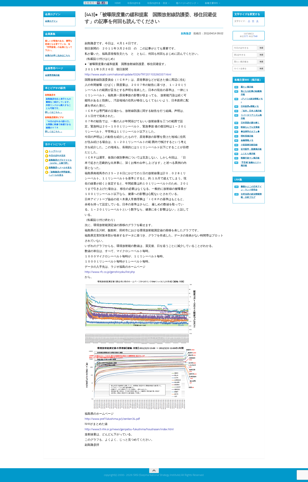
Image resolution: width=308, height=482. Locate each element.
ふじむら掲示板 (248, 153)
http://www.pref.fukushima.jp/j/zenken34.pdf (112, 419)
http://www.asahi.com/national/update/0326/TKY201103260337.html (128, 74)
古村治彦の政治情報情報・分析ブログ (251, 195)
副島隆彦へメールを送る (60, 167)
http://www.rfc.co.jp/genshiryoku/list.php (110, 272)
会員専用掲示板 (52, 75)
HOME (118, 3)
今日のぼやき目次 (57, 155)
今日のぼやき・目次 (157, 3)
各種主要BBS (211, 3)
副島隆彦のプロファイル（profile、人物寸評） (60, 161)
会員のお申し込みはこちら (57, 55)
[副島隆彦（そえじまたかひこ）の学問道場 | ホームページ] (95, 2)
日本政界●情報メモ (250, 106)
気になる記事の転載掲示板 (251, 93)
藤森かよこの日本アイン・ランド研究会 (251, 188)
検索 (261, 48)
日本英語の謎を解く (250, 122)
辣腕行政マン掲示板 (250, 158)
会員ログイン (51, 21)
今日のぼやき (134, 3)
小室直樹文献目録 (249, 145)
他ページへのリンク (186, 3)
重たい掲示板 (247, 87)
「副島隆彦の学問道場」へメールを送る (60, 173)
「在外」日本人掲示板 (251, 111)
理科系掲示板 (247, 136)
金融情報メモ (247, 140)
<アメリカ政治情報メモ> (252, 100)
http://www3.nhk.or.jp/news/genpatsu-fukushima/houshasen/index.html (129, 429)
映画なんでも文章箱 (250, 127)
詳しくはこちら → (53, 112)
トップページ (55, 151)
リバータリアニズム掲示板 (251, 116)
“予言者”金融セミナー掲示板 (251, 164)
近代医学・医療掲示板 (251, 149)
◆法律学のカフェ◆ (250, 131)
